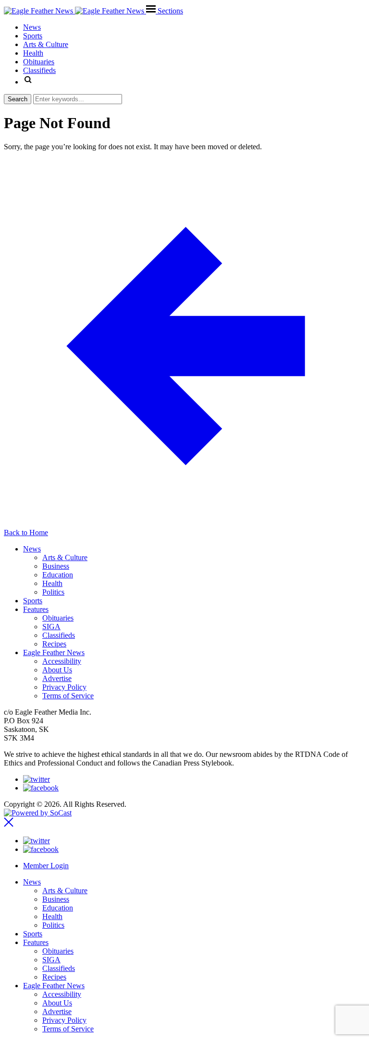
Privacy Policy (64, 687)
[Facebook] (41, 788)
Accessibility (61, 661)
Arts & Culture (64, 557)
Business (55, 566)
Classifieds (58, 635)
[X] (36, 779)
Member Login (46, 866)
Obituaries (58, 618)
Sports (32, 601)
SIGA (51, 626)
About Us (57, 670)
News (32, 549)
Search (17, 99)
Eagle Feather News (54, 652)
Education (57, 575)
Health (52, 583)
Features (36, 609)
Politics (53, 592)
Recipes (54, 644)
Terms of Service (68, 696)
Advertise (57, 678)
